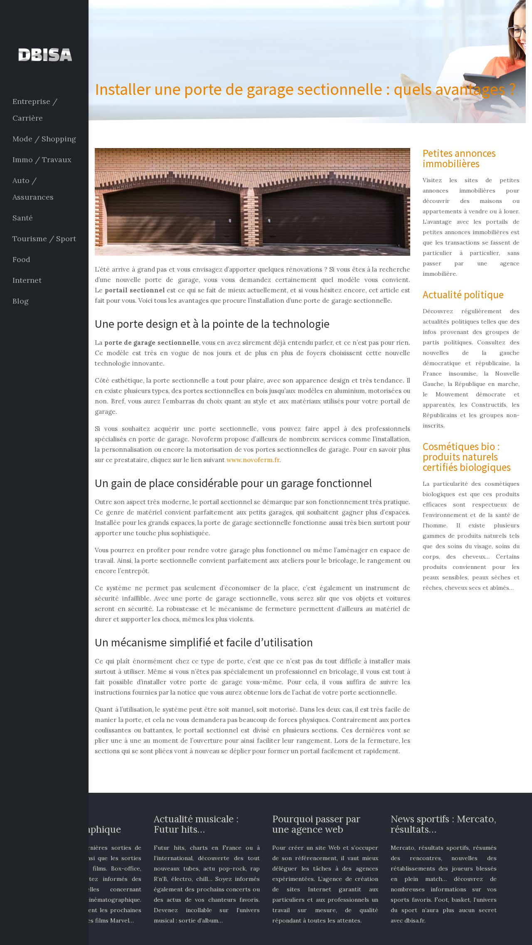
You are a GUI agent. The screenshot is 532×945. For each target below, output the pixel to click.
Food (21, 259)
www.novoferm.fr (253, 460)
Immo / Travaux (41, 159)
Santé (22, 218)
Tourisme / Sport (44, 238)
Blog (20, 301)
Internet (27, 280)
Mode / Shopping (44, 138)
